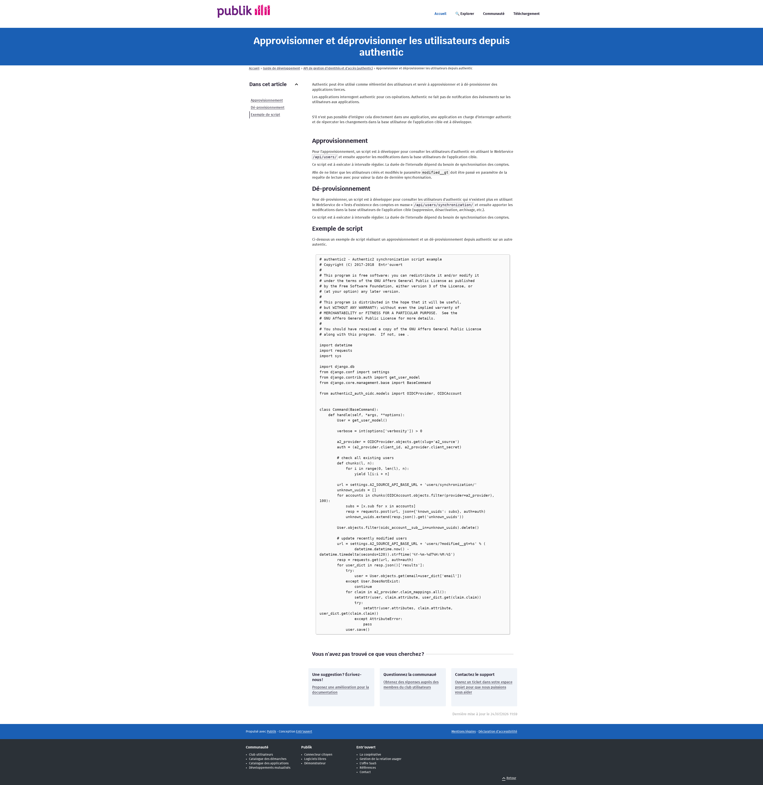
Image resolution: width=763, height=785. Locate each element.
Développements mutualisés (269, 767)
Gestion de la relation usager (380, 759)
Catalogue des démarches (267, 759)
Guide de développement (281, 68)
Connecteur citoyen (318, 754)
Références (368, 767)
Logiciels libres (315, 759)
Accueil (254, 68)
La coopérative (370, 754)
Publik (271, 731)
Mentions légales (463, 731)
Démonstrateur (315, 763)
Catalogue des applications (269, 763)
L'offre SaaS (368, 763)
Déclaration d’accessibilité (497, 731)
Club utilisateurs (261, 754)
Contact (365, 772)
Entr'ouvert (304, 731)
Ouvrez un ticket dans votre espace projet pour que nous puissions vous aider (483, 687)
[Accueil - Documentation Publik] (249, 13)
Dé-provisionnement (268, 108)
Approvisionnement (267, 100)
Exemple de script (265, 115)
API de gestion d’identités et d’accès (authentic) (338, 68)
